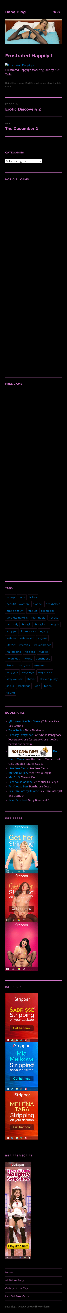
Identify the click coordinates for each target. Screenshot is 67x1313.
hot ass (53, 617)
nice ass (30, 651)
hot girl (26, 624)
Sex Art (11, 665)
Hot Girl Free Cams (17, 1296)
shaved (31, 679)
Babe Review (16, 730)
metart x (25, 645)
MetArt (11, 645)
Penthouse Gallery (20, 782)
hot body (12, 624)
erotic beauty (15, 610)
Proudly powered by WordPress (34, 1306)
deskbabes (53, 604)
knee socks (28, 631)
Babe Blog (15, 12)
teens (48, 685)
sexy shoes (45, 672)
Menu (56, 12)
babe (22, 597)
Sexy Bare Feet (17, 800)
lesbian (11, 638)
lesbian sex (27, 638)
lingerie (42, 638)
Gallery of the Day (16, 1288)
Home (9, 1272)
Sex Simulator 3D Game (23, 791)
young (11, 692)
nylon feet (13, 658)
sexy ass (25, 665)
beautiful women (18, 604)
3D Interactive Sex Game (24, 721)
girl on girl (47, 610)
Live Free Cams (18, 768)
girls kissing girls (17, 617)
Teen (37, 685)
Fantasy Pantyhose (20, 735)
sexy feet (40, 665)
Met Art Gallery (18, 772)
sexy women (15, 679)
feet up (32, 610)
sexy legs (28, 672)
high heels (38, 617)
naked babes (42, 645)
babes (33, 597)
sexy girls (12, 672)
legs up (44, 631)
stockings (24, 685)
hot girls (40, 624)
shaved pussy (49, 679)
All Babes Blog (44, 83)
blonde (37, 604)
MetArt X (14, 777)
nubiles (43, 651)
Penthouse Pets (18, 786)
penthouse (43, 658)
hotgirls (54, 624)
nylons (27, 658)
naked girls (14, 651)
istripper (12, 631)
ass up (11, 597)
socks (10, 685)
